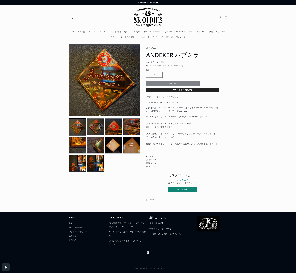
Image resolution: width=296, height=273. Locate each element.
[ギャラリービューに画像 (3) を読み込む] (113, 127)
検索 (71, 223)
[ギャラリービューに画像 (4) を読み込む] (131, 127)
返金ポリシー (74, 236)
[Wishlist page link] (215, 17)
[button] (71, 17)
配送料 (155, 66)
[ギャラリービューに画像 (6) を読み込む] (95, 145)
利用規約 (72, 240)
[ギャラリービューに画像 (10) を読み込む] (95, 163)
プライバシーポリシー (78, 232)
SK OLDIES (143, 268)
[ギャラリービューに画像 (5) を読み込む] (77, 145)
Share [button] (151, 199)
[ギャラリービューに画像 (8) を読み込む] (131, 145)
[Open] (6, 267)
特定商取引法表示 (76, 228)
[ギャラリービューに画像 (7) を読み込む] (113, 145)
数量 (148, 70)
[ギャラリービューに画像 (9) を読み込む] (77, 163)
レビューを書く (182, 189)
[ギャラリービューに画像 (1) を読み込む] (77, 127)
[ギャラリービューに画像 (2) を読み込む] (95, 127)
